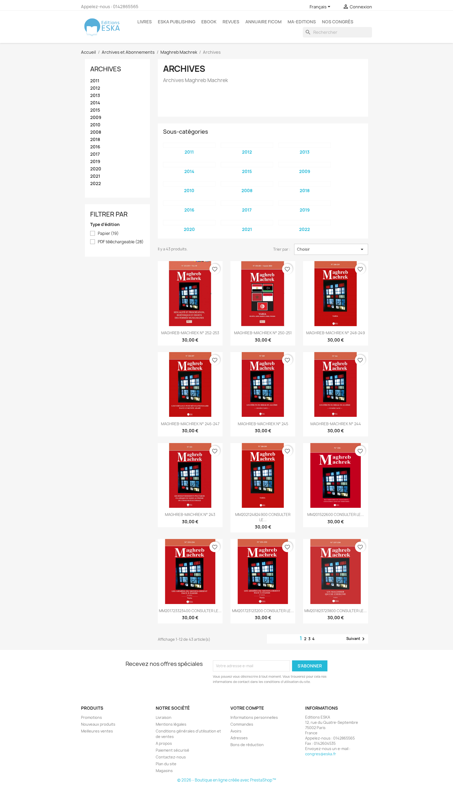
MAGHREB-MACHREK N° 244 (335, 423)
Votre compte (247, 708)
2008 (95, 132)
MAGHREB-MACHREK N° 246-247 (190, 423)
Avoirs (235, 731)
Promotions (91, 717)
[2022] (304, 222)
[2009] (304, 164)
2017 (95, 154)
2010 (95, 125)
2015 (95, 110)
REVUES (231, 22)
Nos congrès (337, 22)
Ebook (209, 22)
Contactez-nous (171, 756)
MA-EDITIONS (302, 22)
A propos (164, 743)
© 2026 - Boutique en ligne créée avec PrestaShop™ (226, 780)
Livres (144, 22)
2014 (95, 103)
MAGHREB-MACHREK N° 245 (263, 423)
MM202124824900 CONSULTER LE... (262, 517)
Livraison (163, 717)
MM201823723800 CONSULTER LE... (335, 610)
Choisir (331, 249)
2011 (94, 81)
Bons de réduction (247, 744)
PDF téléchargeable (121, 242)
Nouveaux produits (98, 724)
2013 (95, 95)
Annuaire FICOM (263, 22)
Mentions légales (171, 724)
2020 (95, 169)
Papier (108, 233)
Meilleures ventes (97, 731)
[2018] (304, 183)
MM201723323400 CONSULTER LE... (190, 610)
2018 (95, 139)
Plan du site (166, 763)
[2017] (247, 203)
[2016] (189, 203)
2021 (95, 176)
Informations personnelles (254, 717)
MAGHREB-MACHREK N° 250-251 (263, 332)
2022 (95, 183)
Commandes (241, 724)
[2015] (247, 164)
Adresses (239, 737)
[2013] (304, 145)
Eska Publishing (176, 22)
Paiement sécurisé (172, 750)
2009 (95, 117)
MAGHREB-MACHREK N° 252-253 (190, 332)
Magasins (164, 770)
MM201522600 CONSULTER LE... (335, 514)
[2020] (189, 222)
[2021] (247, 222)
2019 (95, 161)
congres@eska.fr (320, 753)
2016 (95, 147)
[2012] (247, 145)
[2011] (189, 145)
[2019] (304, 203)
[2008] (247, 183)
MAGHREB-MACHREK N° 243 (190, 514)
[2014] (189, 164)
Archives (105, 68)
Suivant (356, 639)
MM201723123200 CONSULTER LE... (263, 610)
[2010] (189, 183)
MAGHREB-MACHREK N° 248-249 (335, 332)
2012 (95, 88)
